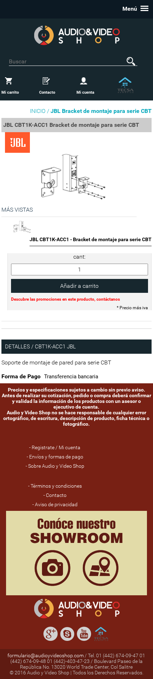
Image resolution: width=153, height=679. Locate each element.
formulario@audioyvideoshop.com (45, 655)
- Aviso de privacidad (55, 504)
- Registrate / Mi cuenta (54, 447)
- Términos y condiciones (55, 486)
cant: (79, 256)
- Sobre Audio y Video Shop (55, 466)
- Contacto (55, 495)
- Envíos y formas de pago (55, 457)
